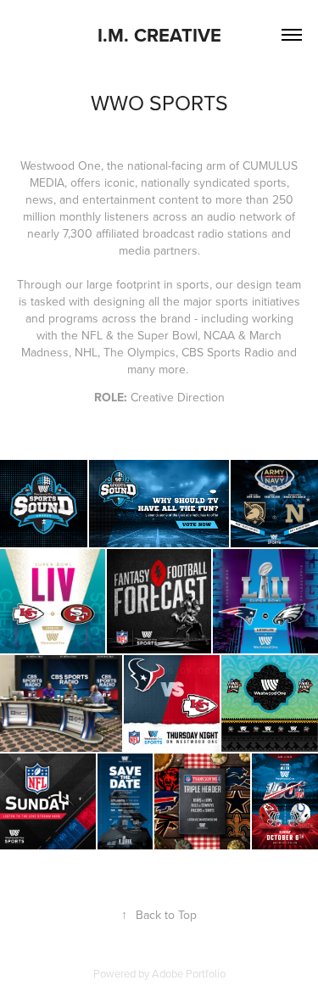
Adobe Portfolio (189, 973)
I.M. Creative (159, 34)
